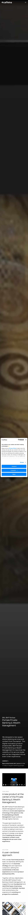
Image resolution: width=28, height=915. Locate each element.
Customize (13, 470)
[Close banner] (25, 439)
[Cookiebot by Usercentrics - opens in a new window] (18, 440)
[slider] (7, 784)
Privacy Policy (12, 448)
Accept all (14, 466)
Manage (22, 462)
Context (5, 761)
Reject (14, 474)
